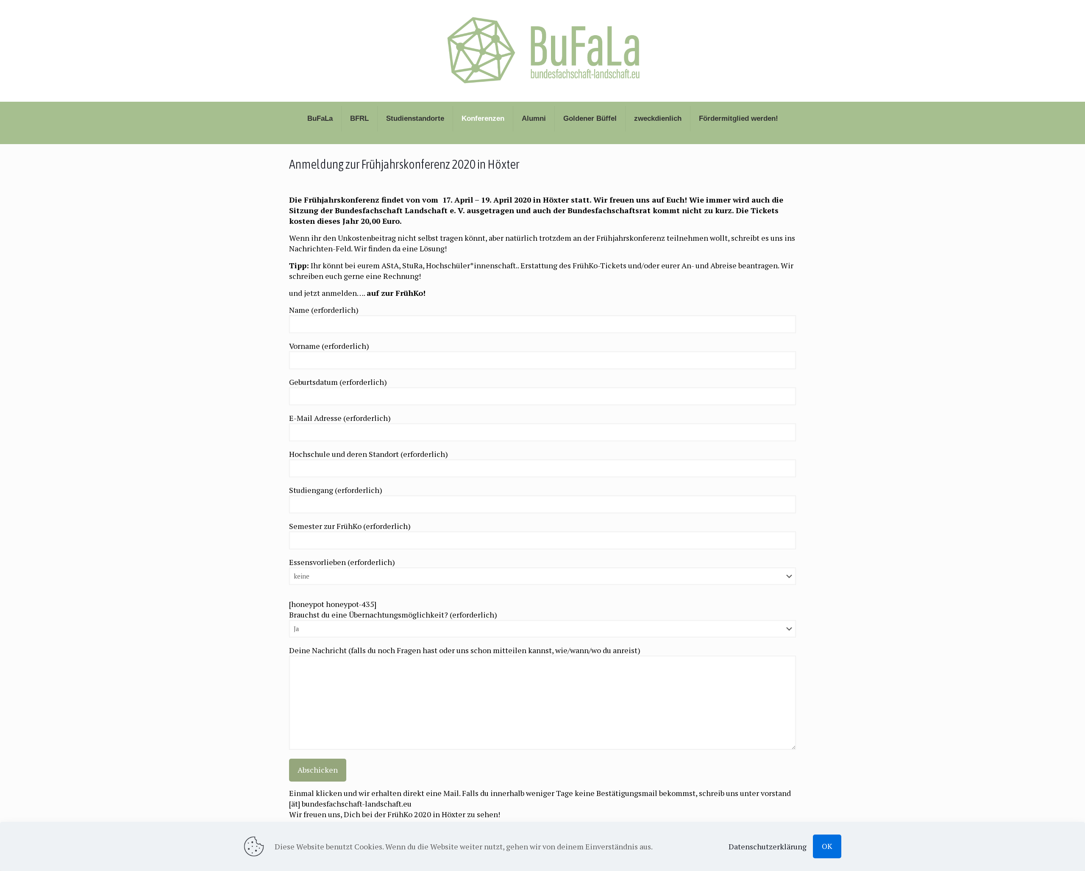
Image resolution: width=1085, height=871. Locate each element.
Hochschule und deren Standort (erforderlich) (368, 454)
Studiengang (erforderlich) (335, 490)
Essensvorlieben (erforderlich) (342, 562)
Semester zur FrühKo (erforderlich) (350, 526)
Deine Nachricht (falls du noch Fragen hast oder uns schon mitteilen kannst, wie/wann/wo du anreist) (464, 650)
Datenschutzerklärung (768, 846)
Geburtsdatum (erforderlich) (338, 382)
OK (827, 846)
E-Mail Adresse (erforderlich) (340, 418)
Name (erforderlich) (324, 310)
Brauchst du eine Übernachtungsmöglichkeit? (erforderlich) (393, 614)
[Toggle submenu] (320, 140)
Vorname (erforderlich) (329, 346)
